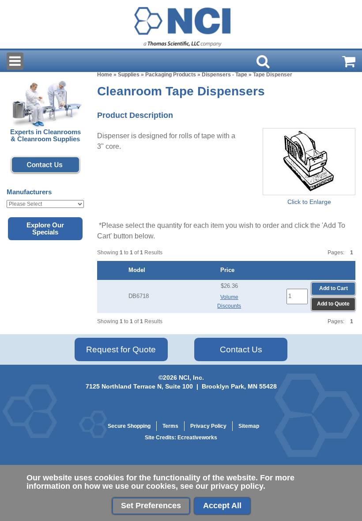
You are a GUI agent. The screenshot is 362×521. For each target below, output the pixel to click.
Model (138, 270)
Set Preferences (151, 505)
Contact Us (241, 349)
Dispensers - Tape (224, 75)
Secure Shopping (129, 426)
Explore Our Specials (45, 228)
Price (229, 270)
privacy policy (237, 486)
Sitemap (248, 426)
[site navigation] (15, 61)
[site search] (263, 61)
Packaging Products (170, 75)
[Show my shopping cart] (348, 61)
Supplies (129, 75)
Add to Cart (333, 288)
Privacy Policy (208, 426)
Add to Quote (333, 304)
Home (104, 75)
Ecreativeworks (197, 437)
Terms (170, 426)
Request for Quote (121, 349)
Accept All (222, 505)
